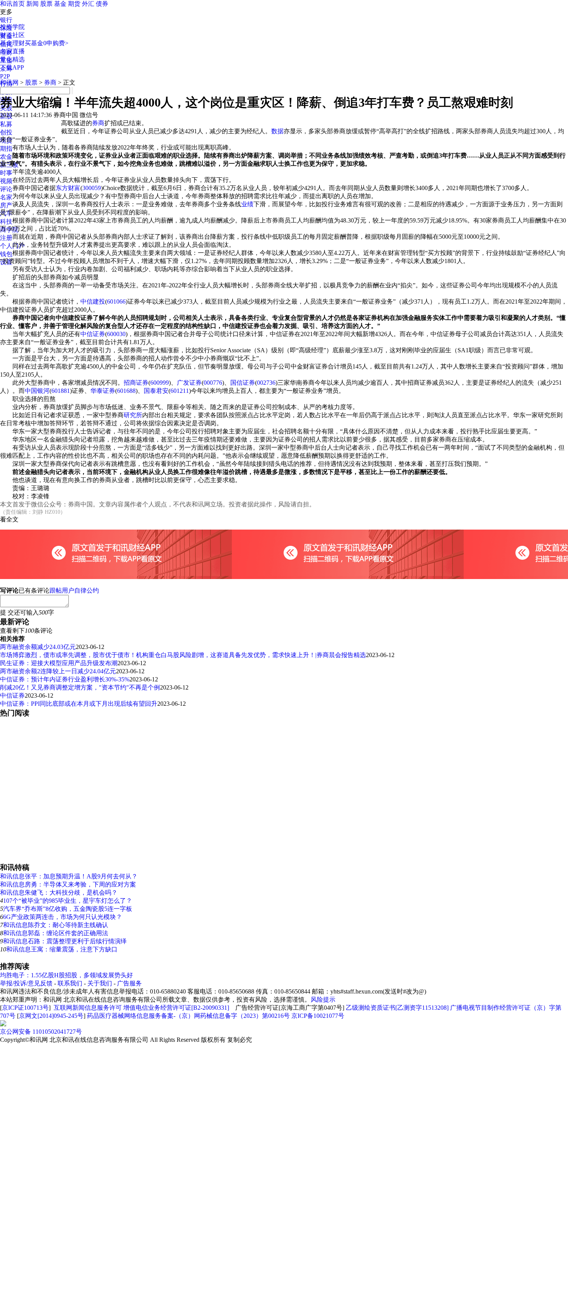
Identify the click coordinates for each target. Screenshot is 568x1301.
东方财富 (68, 188)
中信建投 (92, 301)
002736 (266, 382)
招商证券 (136, 382)
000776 (213, 382)
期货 (74, 3)
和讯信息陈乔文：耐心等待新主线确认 (55, 925)
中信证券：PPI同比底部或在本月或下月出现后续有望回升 (78, 703)
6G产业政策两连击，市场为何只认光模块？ (62, 917)
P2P (5, 76)
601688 (126, 390)
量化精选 (12, 59)
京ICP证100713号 (25, 1007)
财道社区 (12, 35)
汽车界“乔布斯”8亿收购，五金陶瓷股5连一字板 (67, 908)
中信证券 (92, 334)
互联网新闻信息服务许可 (88, 1007)
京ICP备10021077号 (317, 1015)
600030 (116, 334)
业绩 (247, 204)
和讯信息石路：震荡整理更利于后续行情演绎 (65, 941)
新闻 (32, 3)
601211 (179, 390)
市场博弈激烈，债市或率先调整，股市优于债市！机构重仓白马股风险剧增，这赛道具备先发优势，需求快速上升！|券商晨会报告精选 (183, 655)
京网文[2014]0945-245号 (51, 1015)
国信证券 (242, 382)
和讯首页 (12, 3)
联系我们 (70, 983)
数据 (277, 131)
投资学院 (12, 27)
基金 (60, 3)
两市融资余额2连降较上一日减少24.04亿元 (58, 671)
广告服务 (129, 983)
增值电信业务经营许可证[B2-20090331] (176, 1007)
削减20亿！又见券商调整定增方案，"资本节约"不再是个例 (80, 687)
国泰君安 (156, 390)
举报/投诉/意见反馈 (26, 983)
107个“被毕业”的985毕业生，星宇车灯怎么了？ (67, 900)
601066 (116, 301)
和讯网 (9, 82)
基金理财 (12, 43)
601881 (60, 390)
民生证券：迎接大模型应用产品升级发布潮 (58, 663)
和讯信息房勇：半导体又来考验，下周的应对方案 (68, 884)
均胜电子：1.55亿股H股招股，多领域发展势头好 (66, 975)
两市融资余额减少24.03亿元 (38, 647)
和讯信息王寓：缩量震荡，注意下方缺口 (61, 949)
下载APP (12, 67)
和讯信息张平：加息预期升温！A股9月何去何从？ (69, 876)
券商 (50, 82)
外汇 (88, 3)
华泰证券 (102, 390)
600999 (159, 382)
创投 (6, 132)
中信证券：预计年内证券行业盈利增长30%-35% (64, 679)
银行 (6, 20)
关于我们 (99, 983)
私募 (6, 124)
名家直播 (12, 51)
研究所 (133, 415)
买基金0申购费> (46, 43)
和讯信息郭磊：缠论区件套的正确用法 (55, 933)
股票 (46, 3)
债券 (102, 3)
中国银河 (37, 390)
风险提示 (323, 999)
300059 (91, 188)
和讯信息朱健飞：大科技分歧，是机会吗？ (58, 892)
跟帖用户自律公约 (74, 590)
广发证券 (189, 382)
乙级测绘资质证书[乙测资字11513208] (397, 1007)
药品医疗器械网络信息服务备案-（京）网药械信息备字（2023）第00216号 (188, 1015)
